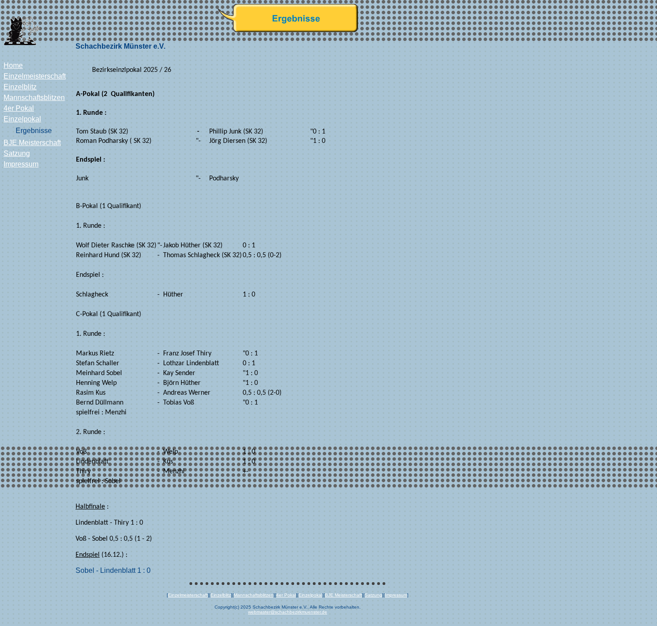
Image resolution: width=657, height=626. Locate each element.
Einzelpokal (22, 119)
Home (13, 65)
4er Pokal (19, 108)
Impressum (21, 164)
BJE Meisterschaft (32, 142)
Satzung (17, 153)
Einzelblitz (20, 87)
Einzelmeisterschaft (35, 76)
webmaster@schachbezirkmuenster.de (287, 611)
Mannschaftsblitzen (34, 97)
